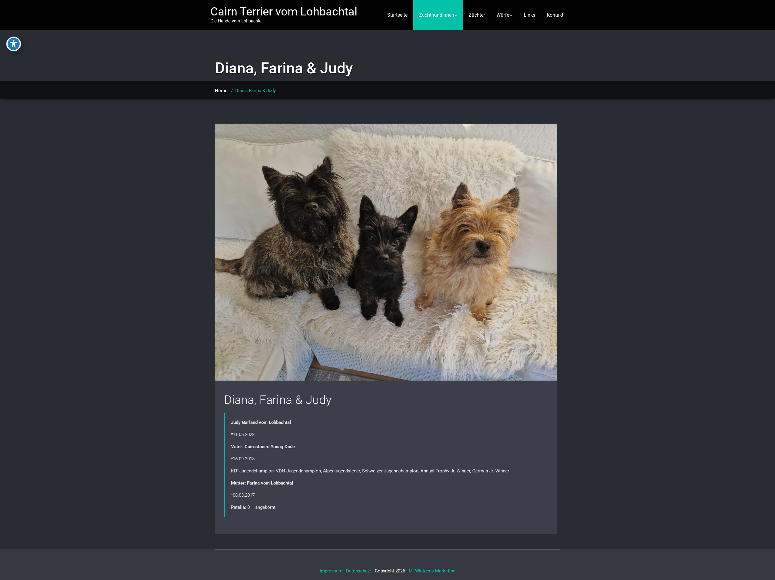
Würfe (502, 15)
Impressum (331, 571)
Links (529, 15)
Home (221, 90)
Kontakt (555, 15)
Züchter (477, 15)
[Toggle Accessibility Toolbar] (13, 44)
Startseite (397, 15)
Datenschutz (358, 571)
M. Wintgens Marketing (432, 571)
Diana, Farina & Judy (277, 400)
